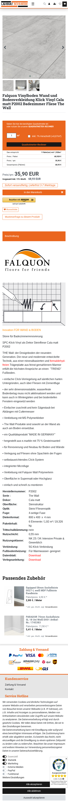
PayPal (11, 770)
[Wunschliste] (60, 4)
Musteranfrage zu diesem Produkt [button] (22, 216)
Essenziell (13, 756)
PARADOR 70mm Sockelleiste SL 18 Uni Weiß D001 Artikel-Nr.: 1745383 (42, 620)
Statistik (12, 760)
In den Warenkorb (33, 192)
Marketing (13, 763)
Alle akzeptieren (34, 784)
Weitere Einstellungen (13, 777)
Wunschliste (11, 209)
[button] (18, 201)
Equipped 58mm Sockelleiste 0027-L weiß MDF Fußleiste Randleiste (42, 590)
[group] (14, 596)
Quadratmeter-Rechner (34, 144)
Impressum (59, 743)
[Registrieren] (55, 4)
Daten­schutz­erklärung (31, 750)
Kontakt (9, 689)
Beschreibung (12, 236)
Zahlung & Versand (15, 684)
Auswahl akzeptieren (34, 797)
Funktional (13, 774)
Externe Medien (15, 767)
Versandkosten (51, 607)
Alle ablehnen (34, 791)
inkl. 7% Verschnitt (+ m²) (46, 136)
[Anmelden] (49, 4)
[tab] (34, 236)
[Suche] (44, 4)
